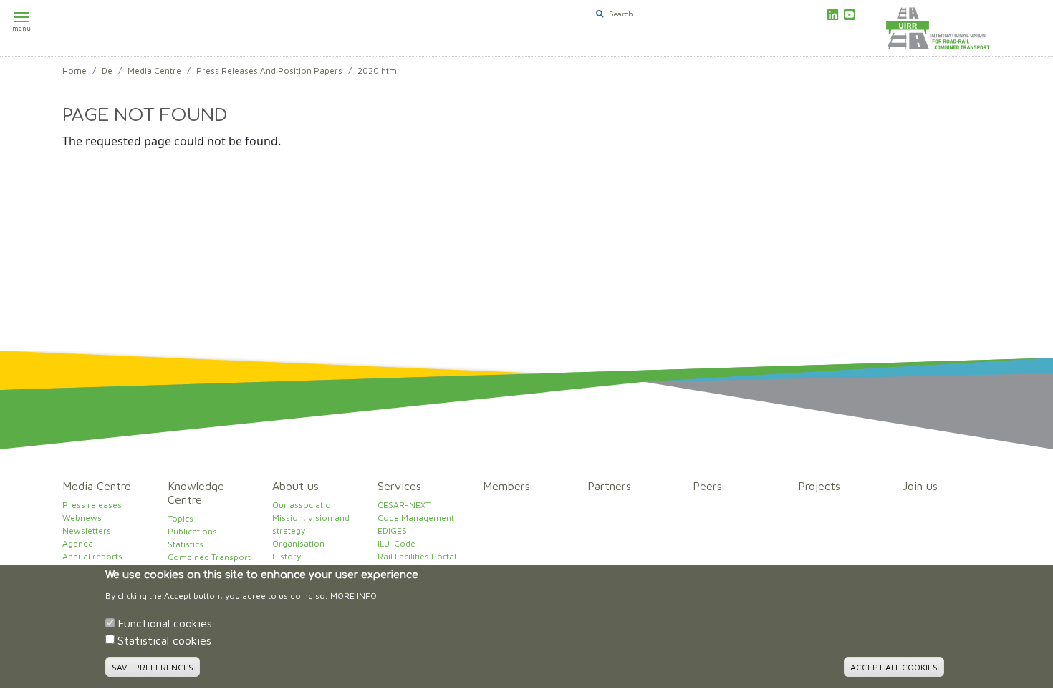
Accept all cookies (894, 667)
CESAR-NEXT (404, 504)
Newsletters (86, 530)
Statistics (185, 544)
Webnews (82, 517)
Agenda (77, 543)
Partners (609, 485)
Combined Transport (209, 557)
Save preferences (152, 667)
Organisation (298, 543)
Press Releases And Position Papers (269, 70)
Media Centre (154, 70)
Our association (304, 504)
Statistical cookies (164, 640)
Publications (192, 531)
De (107, 70)
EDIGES (392, 530)
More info (353, 595)
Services (399, 485)
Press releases (92, 504)
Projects (819, 485)
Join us (920, 485)
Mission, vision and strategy (311, 524)
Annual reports (92, 556)
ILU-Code (396, 543)
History (286, 556)
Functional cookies (164, 623)
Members (506, 485)
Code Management (416, 517)
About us (295, 485)
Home (74, 70)
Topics (180, 518)
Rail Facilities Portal (417, 556)
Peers (707, 485)
